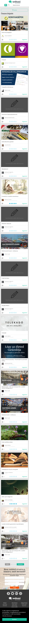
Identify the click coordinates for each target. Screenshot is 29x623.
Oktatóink (5, 605)
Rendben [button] (14, 619)
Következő (20, 564)
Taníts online (14, 604)
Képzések (24, 605)
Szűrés (15, 10)
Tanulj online (24, 604)
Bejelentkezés (16, 5)
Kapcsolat (5, 604)
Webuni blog (14, 605)
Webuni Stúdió (14, 607)
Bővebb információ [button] (7, 615)
